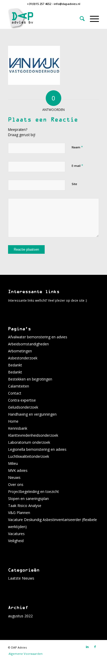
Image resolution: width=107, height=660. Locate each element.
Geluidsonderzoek (23, 407)
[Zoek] (80, 18)
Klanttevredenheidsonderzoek (33, 435)
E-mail (77, 165)
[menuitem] (80, 18)
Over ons (15, 484)
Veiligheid (16, 540)
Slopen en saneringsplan (28, 498)
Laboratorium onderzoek (29, 442)
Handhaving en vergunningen (32, 414)
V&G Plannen (19, 512)
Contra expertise (22, 400)
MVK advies (18, 470)
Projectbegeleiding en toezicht (33, 491)
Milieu (13, 463)
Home (13, 421)
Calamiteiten (18, 386)
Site (74, 184)
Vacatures (16, 533)
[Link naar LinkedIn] (87, 647)
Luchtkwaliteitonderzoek (28, 456)
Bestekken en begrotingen (30, 379)
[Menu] (92, 18)
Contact (14, 393)
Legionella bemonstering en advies (37, 449)
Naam (77, 147)
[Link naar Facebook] (95, 647)
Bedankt (15, 365)
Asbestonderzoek (22, 358)
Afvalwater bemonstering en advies (37, 336)
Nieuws (14, 477)
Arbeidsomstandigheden (28, 343)
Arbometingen (20, 350)
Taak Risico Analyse (24, 505)
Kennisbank (17, 428)
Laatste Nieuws (21, 578)
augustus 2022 (20, 615)
